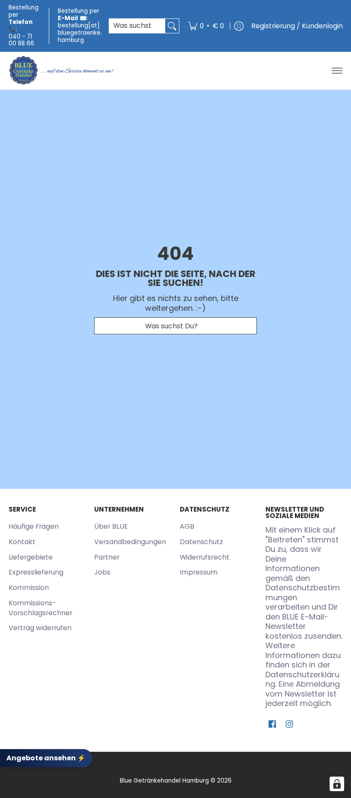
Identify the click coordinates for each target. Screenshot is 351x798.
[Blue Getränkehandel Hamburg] (62, 70)
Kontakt (22, 542)
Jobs (102, 572)
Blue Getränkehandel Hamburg (164, 781)
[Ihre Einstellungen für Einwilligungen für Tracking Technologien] (337, 784)
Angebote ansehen (46, 758)
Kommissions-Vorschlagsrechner (40, 608)
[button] (272, 725)
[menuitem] (205, 26)
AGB (187, 526)
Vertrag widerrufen (40, 628)
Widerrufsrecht (204, 557)
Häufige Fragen (34, 526)
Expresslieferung (36, 572)
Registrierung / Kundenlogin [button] (297, 26)
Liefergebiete (31, 557)
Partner (106, 557)
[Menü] (336, 70)
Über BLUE (111, 526)
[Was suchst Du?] (172, 26)
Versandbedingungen (130, 542)
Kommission (29, 588)
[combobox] (137, 26)
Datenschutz (201, 542)
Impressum (198, 572)
